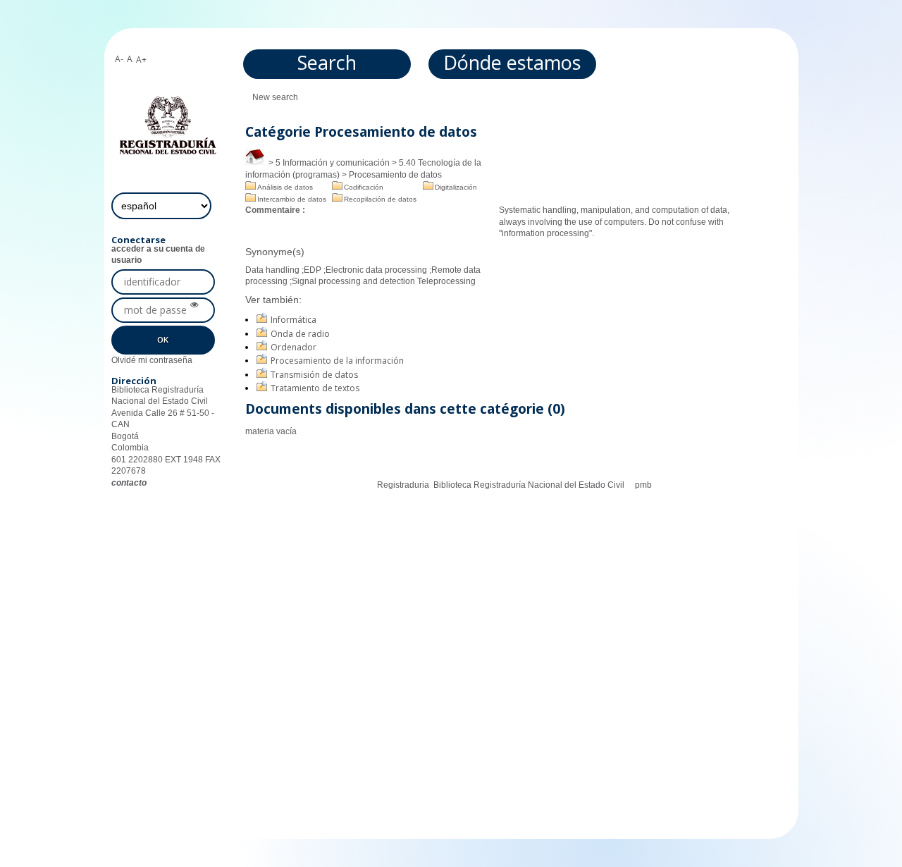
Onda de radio (300, 334)
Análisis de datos (285, 187)
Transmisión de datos (314, 375)
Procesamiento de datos (395, 175)
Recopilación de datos (380, 199)
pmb (643, 485)
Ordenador (293, 347)
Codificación (363, 187)
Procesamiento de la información (337, 361)
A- (119, 59)
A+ (141, 60)
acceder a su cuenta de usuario (158, 254)
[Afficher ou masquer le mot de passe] (194, 305)
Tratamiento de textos (315, 388)
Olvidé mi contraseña (151, 360)
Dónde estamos (512, 62)
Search (327, 62)
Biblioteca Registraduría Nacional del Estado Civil (528, 485)
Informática (293, 320)
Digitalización (456, 187)
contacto (129, 483)
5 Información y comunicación (333, 163)
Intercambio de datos (291, 199)
